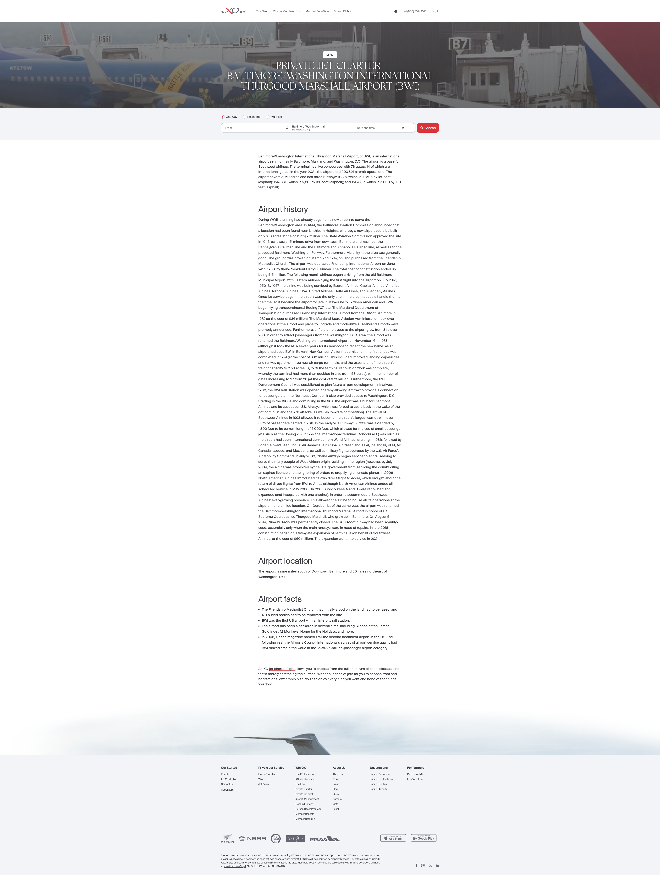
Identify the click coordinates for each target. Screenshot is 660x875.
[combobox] (254, 128)
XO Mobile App (229, 779)
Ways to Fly (264, 779)
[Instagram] (423, 865)
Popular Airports (378, 789)
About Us (338, 774)
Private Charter (303, 789)
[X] (430, 865)
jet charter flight (282, 669)
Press (336, 784)
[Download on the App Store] (393, 838)
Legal (336, 809)
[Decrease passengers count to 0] (390, 128)
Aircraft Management (307, 799)
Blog (335, 789)
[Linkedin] (437, 865)
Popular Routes (378, 784)
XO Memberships (304, 779)
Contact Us (227, 784)
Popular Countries (379, 774)
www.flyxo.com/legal (235, 866)
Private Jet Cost (304, 794)
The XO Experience (305, 774)
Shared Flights (342, 11)
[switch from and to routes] (287, 128)
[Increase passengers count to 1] (410, 128)
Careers (337, 799)
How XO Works (266, 774)
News (336, 779)
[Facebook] (416, 865)
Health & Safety (304, 804)
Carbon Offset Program (308, 809)
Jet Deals (263, 784)
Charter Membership (285, 11)
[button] (237, 767)
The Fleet (262, 11)
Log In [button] (435, 11)
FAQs (336, 794)
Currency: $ (227, 789)
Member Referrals (305, 819)
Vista (335, 804)
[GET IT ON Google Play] (424, 838)
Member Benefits (316, 11)
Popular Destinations (381, 779)
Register (225, 774)
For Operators (414, 779)
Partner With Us (415, 774)
